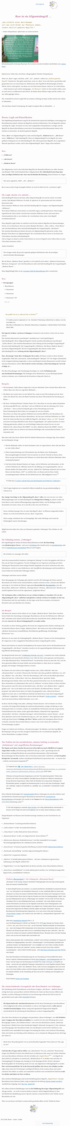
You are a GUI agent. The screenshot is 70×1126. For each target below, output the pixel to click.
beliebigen (33, 545)
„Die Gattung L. (27, 766)
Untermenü (40, 4)
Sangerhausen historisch (20, 920)
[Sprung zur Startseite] (53, 6)
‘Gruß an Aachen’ (51, 696)
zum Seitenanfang (47, 1123)
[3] (47, 835)
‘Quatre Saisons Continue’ (13, 913)
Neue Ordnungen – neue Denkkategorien (48, 959)
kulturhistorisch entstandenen (16, 548)
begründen (26, 997)
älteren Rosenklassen (52, 799)
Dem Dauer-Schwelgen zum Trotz (50, 950)
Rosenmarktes (51, 585)
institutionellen (29, 794)
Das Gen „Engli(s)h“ (28, 1084)
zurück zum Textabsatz (22, 978)
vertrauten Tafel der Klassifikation (34, 271)
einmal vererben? (53, 1081)
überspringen (18, 879)
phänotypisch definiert (55, 847)
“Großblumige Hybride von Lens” (32, 655)
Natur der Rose (32, 807)
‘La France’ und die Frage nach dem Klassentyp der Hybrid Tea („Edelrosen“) (37, 481)
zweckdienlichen (56, 545)
